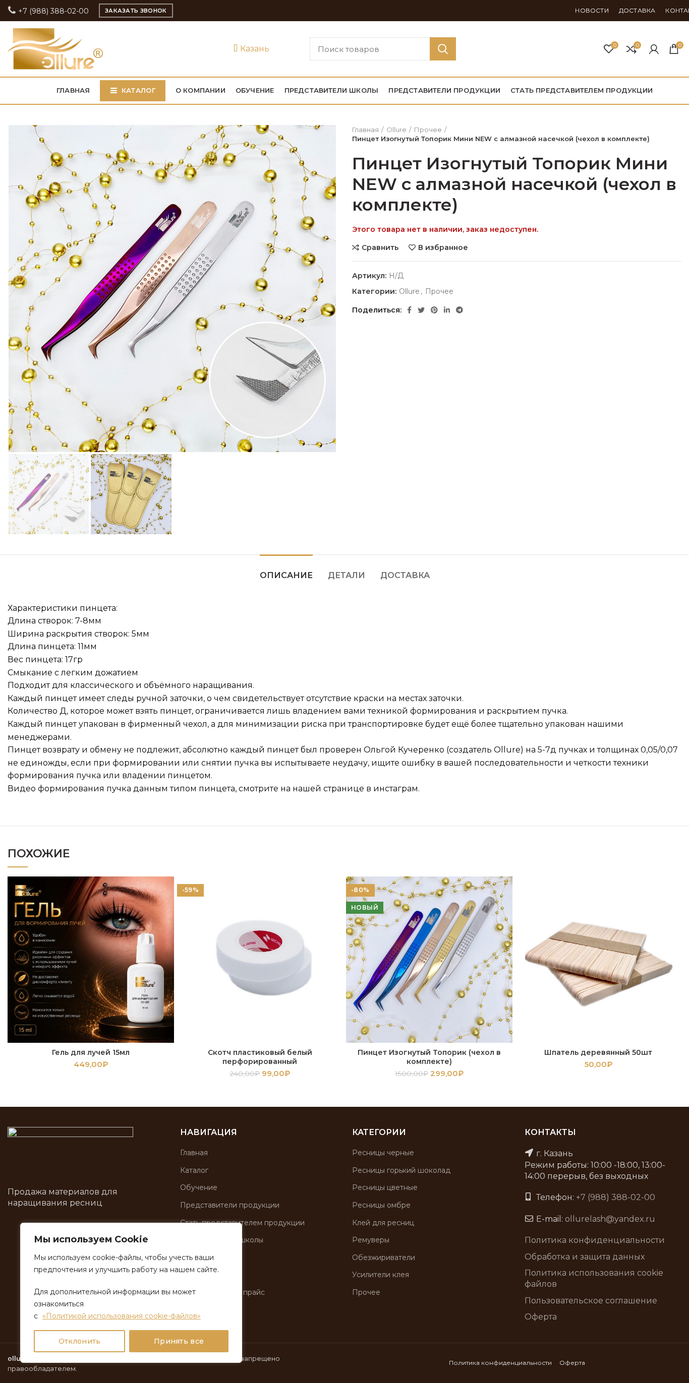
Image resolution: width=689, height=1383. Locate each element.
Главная (365, 129)
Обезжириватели (383, 1257)
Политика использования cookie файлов (594, 1278)
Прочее (428, 129)
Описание (286, 575)
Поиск (443, 48)
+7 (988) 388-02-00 (52, 11)
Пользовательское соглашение (591, 1300)
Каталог (194, 1170)
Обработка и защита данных (585, 1257)
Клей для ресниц (383, 1222)
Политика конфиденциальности (595, 1240)
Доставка (405, 575)
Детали (346, 575)
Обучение (198, 1187)
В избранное (443, 247)
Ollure (396, 129)
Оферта (541, 1317)
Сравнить (380, 247)
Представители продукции (229, 1205)
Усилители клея (380, 1274)
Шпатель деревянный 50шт (598, 1052)
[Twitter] (421, 310)
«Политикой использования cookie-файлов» (121, 1316)
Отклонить (80, 1341)
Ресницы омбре (381, 1205)
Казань (253, 48)
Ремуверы (370, 1239)
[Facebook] (409, 310)
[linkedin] (447, 310)
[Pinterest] (434, 310)
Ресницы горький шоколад (401, 1170)
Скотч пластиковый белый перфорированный (260, 1057)
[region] (131, 1293)
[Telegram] (459, 310)
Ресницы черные (383, 1152)
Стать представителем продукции (242, 1222)
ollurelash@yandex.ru (610, 1219)
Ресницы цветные (385, 1187)
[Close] (231, 1231)
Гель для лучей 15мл (91, 1052)
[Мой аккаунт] (654, 49)
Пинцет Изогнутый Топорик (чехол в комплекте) (429, 1057)
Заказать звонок (136, 10)
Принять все (179, 1341)
